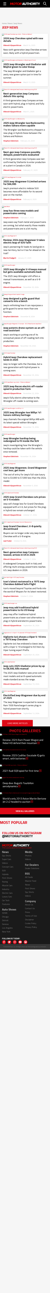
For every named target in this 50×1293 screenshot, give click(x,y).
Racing (5, 882)
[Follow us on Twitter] (9, 942)
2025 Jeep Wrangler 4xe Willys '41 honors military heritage (22, 413)
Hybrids (5, 874)
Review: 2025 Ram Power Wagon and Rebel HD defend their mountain (23, 741)
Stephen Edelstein (10, 141)
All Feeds (29, 877)
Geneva (5, 924)
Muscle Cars (7, 885)
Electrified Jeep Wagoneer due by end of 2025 (24, 696)
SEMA (4, 913)
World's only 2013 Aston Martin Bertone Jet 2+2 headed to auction (24, 800)
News (10, 23)
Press (27, 912)
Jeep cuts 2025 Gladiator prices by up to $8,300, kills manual (24, 667)
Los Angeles (7, 928)
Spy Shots (6, 856)
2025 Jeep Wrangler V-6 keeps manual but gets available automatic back (24, 270)
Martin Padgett (9, 258)
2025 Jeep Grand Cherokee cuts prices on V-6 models (24, 498)
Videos (5, 863)
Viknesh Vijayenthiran (12, 45)
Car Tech (5, 900)
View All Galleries (25, 811)
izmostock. (43, 946)
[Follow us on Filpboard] (25, 942)
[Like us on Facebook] (4, 942)
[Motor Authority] (25, 4)
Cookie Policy (30, 923)
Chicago (5, 917)
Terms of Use (31, 916)
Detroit (5, 920)
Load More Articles (17, 723)
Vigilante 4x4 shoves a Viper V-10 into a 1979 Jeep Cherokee (24, 638)
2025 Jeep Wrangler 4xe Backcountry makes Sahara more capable (23, 124)
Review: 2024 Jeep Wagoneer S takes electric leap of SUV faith (24, 241)
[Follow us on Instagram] (15, 942)
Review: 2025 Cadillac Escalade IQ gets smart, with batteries (24, 757)
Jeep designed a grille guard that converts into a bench (21, 299)
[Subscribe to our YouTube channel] (20, 942)
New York (6, 932)
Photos (28, 856)
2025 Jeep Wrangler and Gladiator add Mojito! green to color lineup (24, 65)
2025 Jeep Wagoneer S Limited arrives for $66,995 (24, 182)
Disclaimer (29, 919)
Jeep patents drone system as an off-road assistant (24, 329)
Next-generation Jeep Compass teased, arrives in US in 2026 (21, 553)
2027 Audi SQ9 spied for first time (21, 770)
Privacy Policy (31, 927)
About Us (29, 905)
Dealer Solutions (32, 868)
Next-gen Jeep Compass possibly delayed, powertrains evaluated (21, 153)
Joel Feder (7, 541)
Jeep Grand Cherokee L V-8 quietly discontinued (22, 527)
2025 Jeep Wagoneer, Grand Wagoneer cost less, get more (25, 469)
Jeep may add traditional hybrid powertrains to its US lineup (20, 608)
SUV (4, 870)
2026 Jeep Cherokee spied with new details (23, 39)
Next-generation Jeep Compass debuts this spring (21, 94)
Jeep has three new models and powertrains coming (20, 212)
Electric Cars (7, 893)
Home (4, 23)
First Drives (7, 878)
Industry (5, 889)
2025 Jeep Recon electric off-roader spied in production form (23, 387)
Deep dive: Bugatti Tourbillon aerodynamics (18, 785)
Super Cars (6, 859)
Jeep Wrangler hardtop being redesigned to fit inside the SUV (21, 439)
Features (6, 904)
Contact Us (30, 908)
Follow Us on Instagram (22, 834)
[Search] (45, 4)
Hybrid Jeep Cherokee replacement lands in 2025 (22, 358)
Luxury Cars (7, 897)
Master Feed (30, 881)
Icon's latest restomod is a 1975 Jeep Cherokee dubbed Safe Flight (24, 582)
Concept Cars (7, 867)
